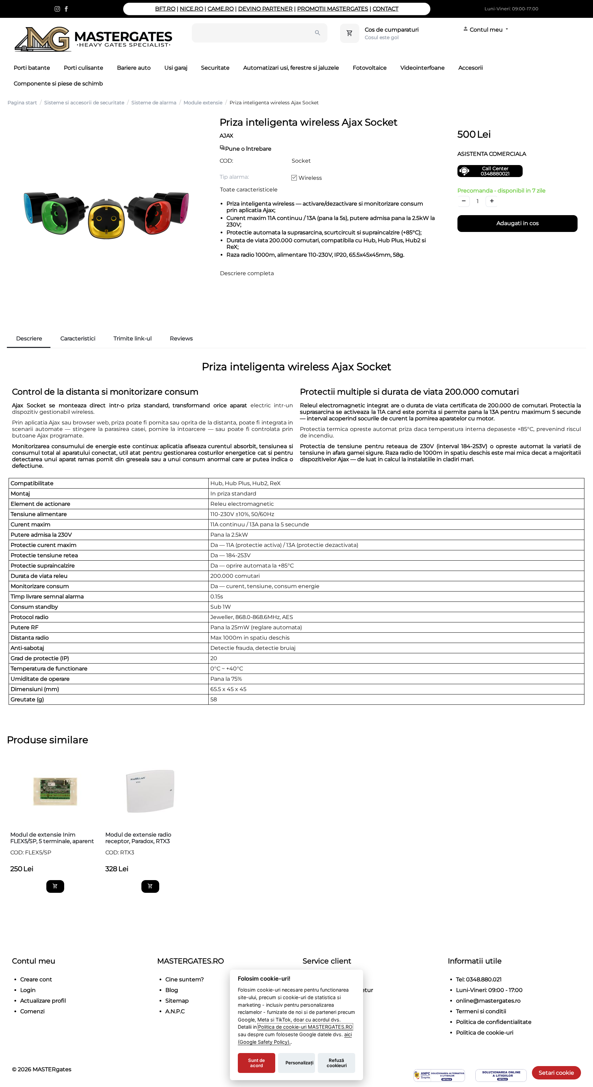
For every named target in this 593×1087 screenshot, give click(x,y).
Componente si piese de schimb (58, 83)
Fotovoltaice (370, 68)
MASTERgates (52, 1069)
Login (28, 990)
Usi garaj (175, 68)
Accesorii (470, 68)
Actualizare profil (43, 1000)
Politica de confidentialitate (494, 1022)
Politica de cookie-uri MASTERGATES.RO (305, 1027)
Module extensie (203, 103)
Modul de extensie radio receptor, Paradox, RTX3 (138, 837)
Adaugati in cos (518, 223)
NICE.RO (191, 8)
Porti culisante (83, 68)
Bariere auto (134, 68)
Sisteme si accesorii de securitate (84, 103)
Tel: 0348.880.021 (479, 979)
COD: (226, 160)
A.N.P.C (175, 1011)
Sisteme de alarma (153, 103)
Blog (171, 990)
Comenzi (32, 1011)
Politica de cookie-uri (484, 1032)
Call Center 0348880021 (495, 171)
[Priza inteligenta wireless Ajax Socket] (106, 215)
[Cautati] (317, 32)
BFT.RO (165, 8)
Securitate (215, 68)
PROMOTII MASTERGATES (332, 8)
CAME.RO (221, 8)
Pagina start (22, 103)
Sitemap (177, 1000)
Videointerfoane (422, 68)
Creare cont (36, 979)
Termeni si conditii (481, 1011)
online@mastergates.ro (488, 1000)
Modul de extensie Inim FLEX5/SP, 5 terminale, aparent (52, 837)
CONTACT (385, 8)
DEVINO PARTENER (265, 8)
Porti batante (32, 68)
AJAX (226, 135)
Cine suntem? (184, 979)
